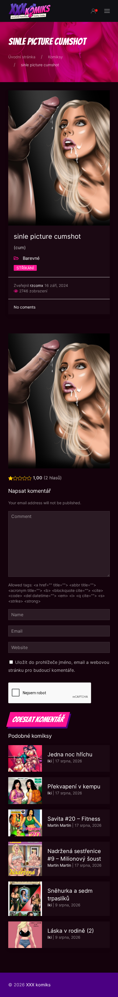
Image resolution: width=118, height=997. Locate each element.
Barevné (31, 258)
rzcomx (36, 285)
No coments (24, 307)
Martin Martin (59, 825)
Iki (49, 761)
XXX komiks (38, 984)
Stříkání (25, 268)
